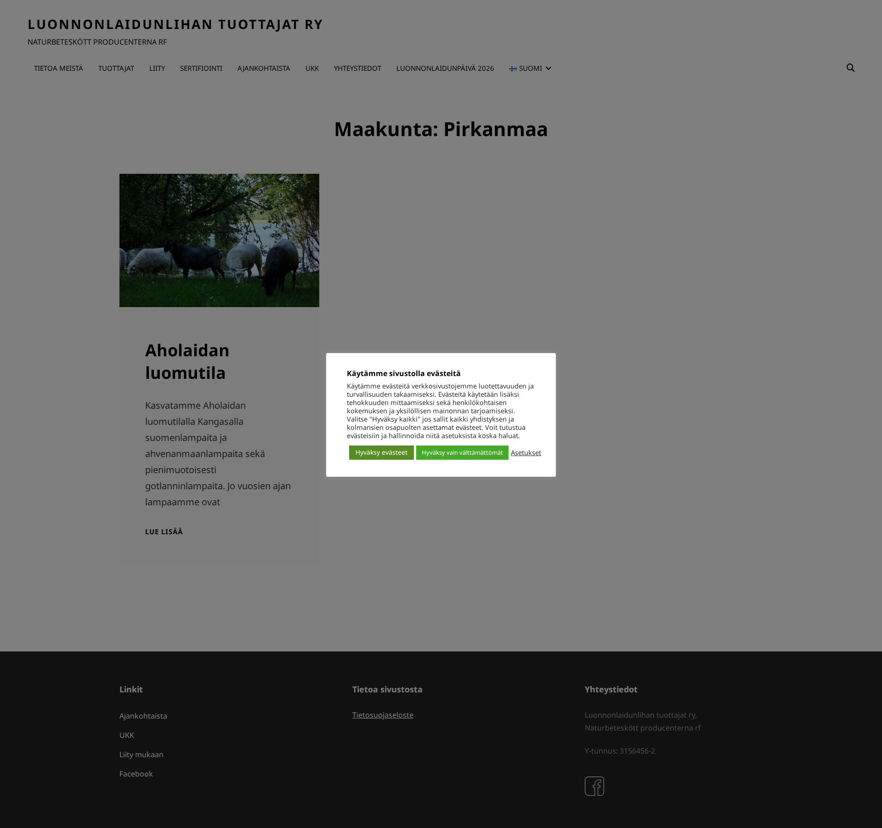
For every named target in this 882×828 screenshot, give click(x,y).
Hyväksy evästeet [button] (381, 452)
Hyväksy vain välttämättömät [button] (462, 452)
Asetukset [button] (526, 452)
